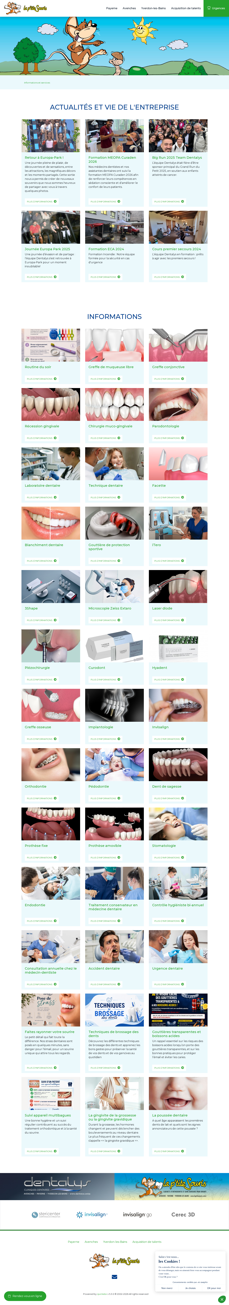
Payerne (73, 1241)
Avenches (91, 1241)
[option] (46, 1215)
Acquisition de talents (146, 1241)
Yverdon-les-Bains (115, 1241)
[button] (111, 8)
